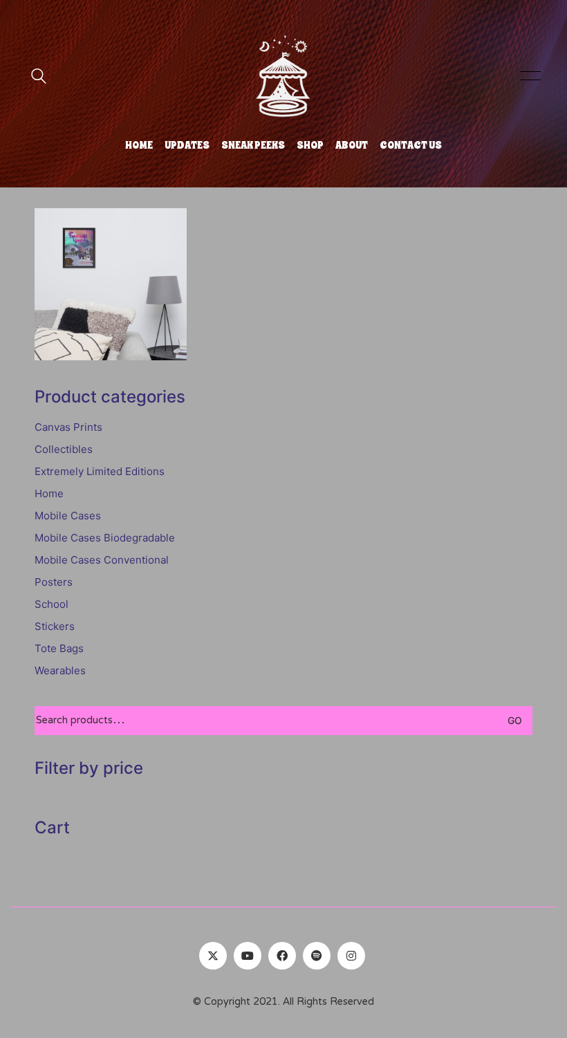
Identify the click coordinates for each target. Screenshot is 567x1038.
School (51, 604)
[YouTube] (247, 956)
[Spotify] (317, 956)
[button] (528, 76)
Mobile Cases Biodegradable (105, 537)
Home (49, 493)
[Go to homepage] (283, 76)
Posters (54, 581)
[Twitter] (213, 956)
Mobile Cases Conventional (102, 559)
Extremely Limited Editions (100, 471)
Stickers (55, 626)
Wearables (60, 670)
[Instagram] (351, 956)
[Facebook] (282, 956)
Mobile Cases (68, 515)
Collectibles (64, 449)
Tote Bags (59, 648)
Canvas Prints (68, 427)
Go (515, 720)
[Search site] (38, 77)
